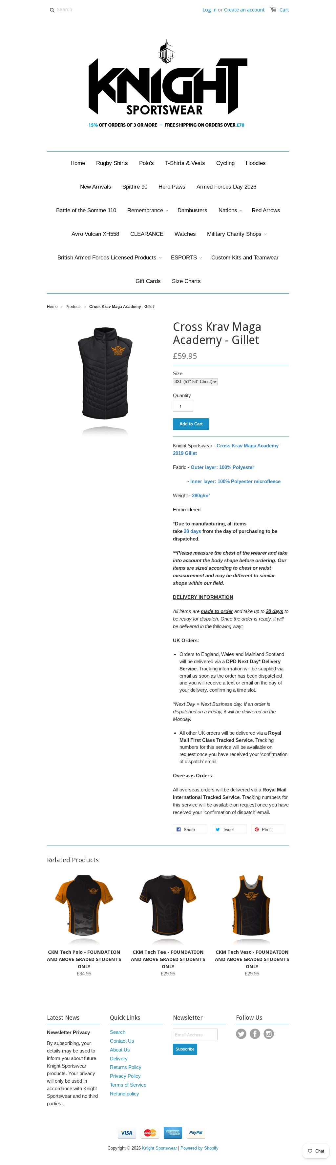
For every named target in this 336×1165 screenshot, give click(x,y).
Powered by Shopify (199, 1148)
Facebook (255, 1034)
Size (177, 373)
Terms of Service (128, 1085)
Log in (209, 10)
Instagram (268, 1034)
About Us (120, 1050)
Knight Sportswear (159, 1148)
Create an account (244, 10)
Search (117, 1032)
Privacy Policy (125, 1076)
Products (73, 306)
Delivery (119, 1058)
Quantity (182, 395)
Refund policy (124, 1093)
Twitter (241, 1034)
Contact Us (122, 1041)
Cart (284, 10)
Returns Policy (125, 1067)
